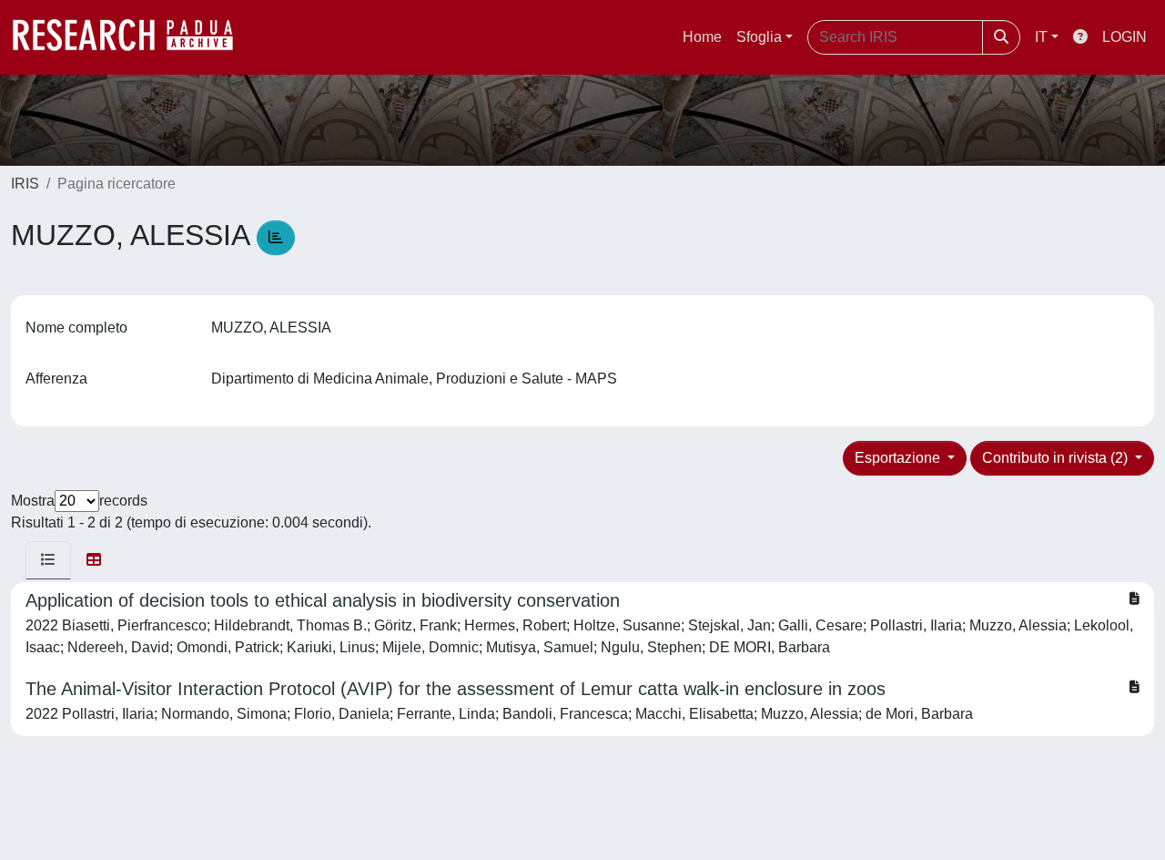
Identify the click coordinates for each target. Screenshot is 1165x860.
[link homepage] (132, 37)
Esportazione (899, 458)
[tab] (48, 560)
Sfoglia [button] (759, 37)
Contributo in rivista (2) (1056, 458)
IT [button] (1041, 37)
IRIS (25, 183)
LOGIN (1124, 37)
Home (702, 37)
